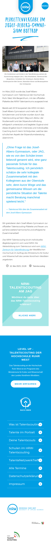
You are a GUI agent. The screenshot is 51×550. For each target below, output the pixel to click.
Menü (45, 6)
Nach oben (25, 404)
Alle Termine (17, 468)
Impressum (17, 484)
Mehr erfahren (25, 384)
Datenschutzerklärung (24, 476)
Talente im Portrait (22, 432)
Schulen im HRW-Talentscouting (21, 450)
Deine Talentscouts (22, 440)
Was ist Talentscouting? (25, 424)
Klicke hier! (27, 315)
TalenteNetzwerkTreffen (25, 460)
